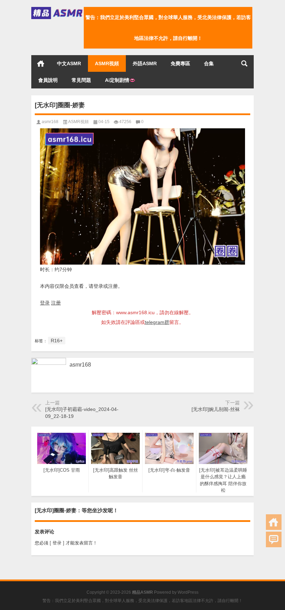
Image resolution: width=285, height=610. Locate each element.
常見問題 (81, 80)
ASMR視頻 (107, 63)
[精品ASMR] (57, 9)
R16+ (57, 340)
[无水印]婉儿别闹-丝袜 (216, 409)
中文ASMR (69, 63)
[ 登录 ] (57, 542)
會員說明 (48, 80)
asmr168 (50, 121)
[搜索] (244, 63)
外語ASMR (145, 63)
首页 (40, 63)
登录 (45, 303)
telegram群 (157, 322)
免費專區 (180, 63)
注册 (56, 303)
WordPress (188, 592)
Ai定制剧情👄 (120, 80)
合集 (209, 63)
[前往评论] (274, 539)
